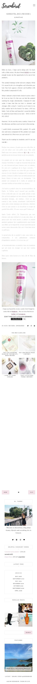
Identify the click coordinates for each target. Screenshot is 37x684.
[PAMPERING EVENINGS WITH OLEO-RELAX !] (25, 626)
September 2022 (18, 578)
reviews (12, 325)
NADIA (26, 72)
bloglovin (14, 311)
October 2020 (18, 586)
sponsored (20, 325)
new (5, 492)
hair (6, 325)
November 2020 (18, 583)
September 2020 (18, 588)
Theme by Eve (25, 681)
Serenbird (15, 681)
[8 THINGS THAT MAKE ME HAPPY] (25, 612)
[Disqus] (18, 407)
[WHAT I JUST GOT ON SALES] (11, 626)
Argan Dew (8, 557)
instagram (22, 314)
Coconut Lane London (12, 552)
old (31, 492)
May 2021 (18, 581)
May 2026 (18, 576)
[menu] (34, 5)
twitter (13, 314)
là (28, 152)
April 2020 (18, 590)
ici (24, 152)
